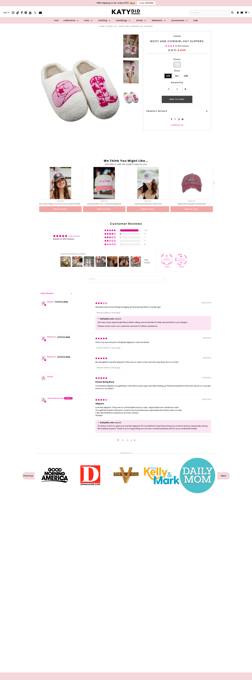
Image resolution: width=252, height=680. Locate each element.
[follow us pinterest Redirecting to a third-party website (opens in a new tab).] (182, 119)
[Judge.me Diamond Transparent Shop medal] (181, 259)
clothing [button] (103, 20)
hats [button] (87, 20)
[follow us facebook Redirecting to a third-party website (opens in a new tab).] (171, 119)
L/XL (186, 75)
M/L (177, 75)
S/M (168, 75)
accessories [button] (178, 20)
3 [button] (127, 440)
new (56, 20)
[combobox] (210, 12)
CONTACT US (177, 125)
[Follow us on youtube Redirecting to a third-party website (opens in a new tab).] (30, 12)
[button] (171, 46)
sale (195, 20)
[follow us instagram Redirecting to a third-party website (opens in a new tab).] (179, 119)
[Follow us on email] (40, 12)
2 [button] (122, 440)
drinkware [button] (157, 20)
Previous (28, 475)
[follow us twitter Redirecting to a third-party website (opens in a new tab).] (175, 119)
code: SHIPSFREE (146, 3)
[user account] (238, 12)
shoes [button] (139, 20)
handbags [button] (122, 20)
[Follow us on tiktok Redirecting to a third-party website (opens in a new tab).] (18, 12)
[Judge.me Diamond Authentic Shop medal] (167, 259)
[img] (101, 303)
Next (223, 475)
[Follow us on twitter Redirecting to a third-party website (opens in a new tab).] (35, 12)
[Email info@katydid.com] (242, 12)
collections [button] (69, 20)
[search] (232, 12)
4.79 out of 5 (74, 236)
